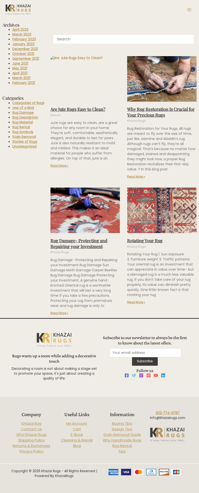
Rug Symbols (22, 132)
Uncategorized (24, 146)
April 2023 (20, 29)
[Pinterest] (148, 375)
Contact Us (31, 429)
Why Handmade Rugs (122, 440)
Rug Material (22, 122)
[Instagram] (141, 375)
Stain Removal (24, 137)
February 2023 (24, 39)
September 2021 (25, 58)
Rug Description (25, 117)
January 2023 (23, 44)
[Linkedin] (163, 375)
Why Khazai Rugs (31, 434)
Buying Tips (122, 423)
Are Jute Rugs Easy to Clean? (77, 109)
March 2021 (21, 78)
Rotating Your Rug (145, 240)
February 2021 (23, 83)
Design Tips (122, 429)
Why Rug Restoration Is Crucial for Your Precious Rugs (161, 112)
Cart (77, 429)
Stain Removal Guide (122, 434)
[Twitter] (134, 375)
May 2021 (19, 68)
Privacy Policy (31, 451)
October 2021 (23, 54)
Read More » (59, 166)
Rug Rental (21, 127)
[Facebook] (126, 375)
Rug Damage (23, 112)
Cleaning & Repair (77, 440)
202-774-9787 (168, 413)
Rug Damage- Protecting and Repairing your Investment (78, 243)
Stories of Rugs (24, 141)
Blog (77, 445)
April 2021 (19, 73)
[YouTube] (156, 375)
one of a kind (23, 108)
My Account (76, 423)
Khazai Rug (31, 423)
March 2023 (21, 34)
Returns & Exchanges (31, 445)
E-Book (77, 434)
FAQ (122, 451)
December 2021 (25, 49)
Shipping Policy (31, 440)
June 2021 (20, 63)
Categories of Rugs (28, 103)
